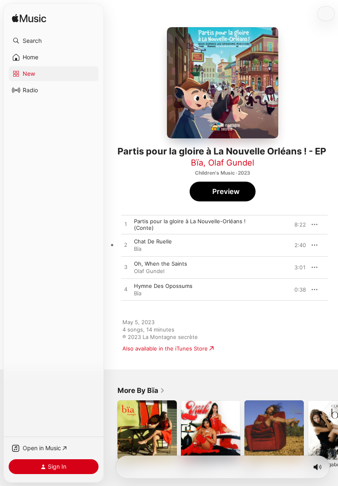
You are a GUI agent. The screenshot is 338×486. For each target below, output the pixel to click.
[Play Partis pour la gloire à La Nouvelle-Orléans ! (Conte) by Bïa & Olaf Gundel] (125, 224)
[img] (29, 18)
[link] (141, 390)
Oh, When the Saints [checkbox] (160, 263)
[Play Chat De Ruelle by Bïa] (125, 245)
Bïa (197, 163)
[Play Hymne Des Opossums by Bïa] (125, 289)
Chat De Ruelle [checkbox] (153, 241)
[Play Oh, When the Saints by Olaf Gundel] (125, 267)
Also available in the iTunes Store (165, 348)
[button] (53, 41)
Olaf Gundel (231, 163)
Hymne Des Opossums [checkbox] (163, 286)
